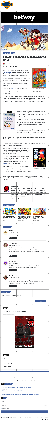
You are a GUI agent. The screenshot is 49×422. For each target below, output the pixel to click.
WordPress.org (7, 366)
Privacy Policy (27, 417)
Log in (5, 358)
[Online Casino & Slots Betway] (24, 17)
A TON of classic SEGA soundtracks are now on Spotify (38, 217)
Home (21, 417)
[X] (15, 198)
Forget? (45, 405)
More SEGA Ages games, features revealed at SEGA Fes (9, 217)
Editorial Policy (44, 417)
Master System (7, 53)
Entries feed (7, 361)
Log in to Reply (13, 237)
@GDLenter (15, 196)
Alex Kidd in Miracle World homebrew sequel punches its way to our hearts (24, 217)
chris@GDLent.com (24, 196)
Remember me (5, 408)
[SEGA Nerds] (7, 5)
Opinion (13, 53)
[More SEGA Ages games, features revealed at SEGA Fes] (9, 211)
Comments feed (8, 363)
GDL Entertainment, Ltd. (17, 192)
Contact (34, 417)
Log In (24, 411)
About (37, 417)
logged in (9, 295)
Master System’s (19, 103)
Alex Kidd (13, 88)
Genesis (5, 163)
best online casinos (21, 311)
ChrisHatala (7, 63)
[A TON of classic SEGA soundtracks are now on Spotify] (39, 211)
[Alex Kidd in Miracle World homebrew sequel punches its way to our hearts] (24, 211)
